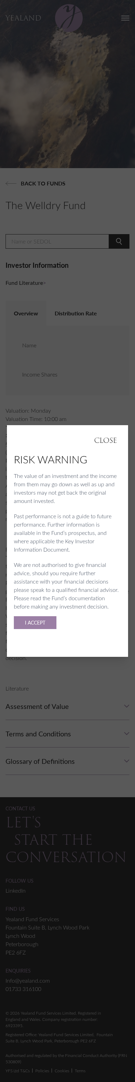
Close (105, 440)
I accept (35, 622)
